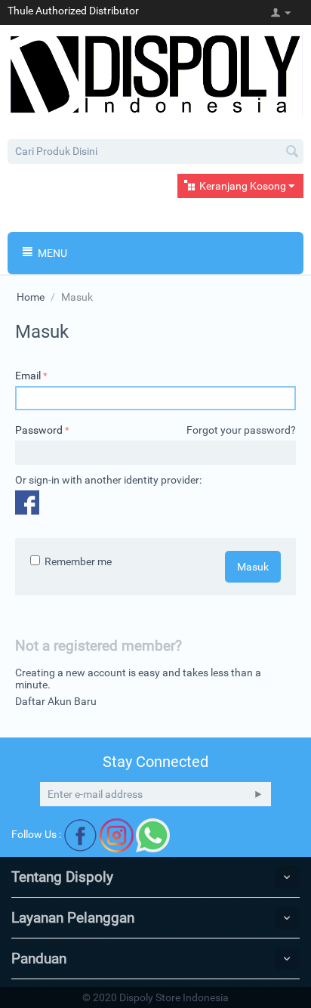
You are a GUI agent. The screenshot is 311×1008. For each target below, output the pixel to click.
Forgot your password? (241, 430)
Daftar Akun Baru (56, 701)
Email (28, 375)
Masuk (253, 567)
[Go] (258, 794)
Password (39, 430)
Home (31, 297)
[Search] (292, 152)
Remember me (78, 561)
